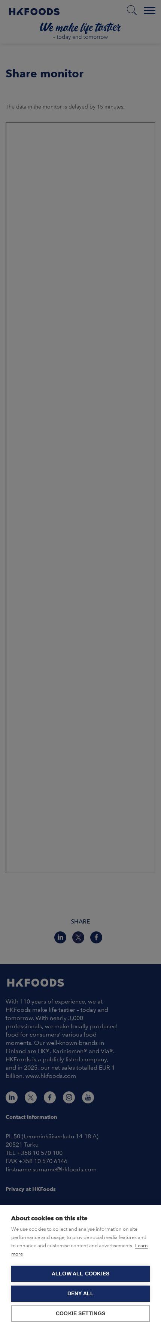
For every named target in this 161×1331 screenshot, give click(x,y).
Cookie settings (80, 1313)
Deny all (80, 1293)
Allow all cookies (80, 1274)
